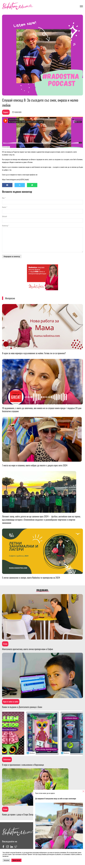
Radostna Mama (6, 149)
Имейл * (4, 207)
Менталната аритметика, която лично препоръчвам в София (27, 649)
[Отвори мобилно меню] (81, 6)
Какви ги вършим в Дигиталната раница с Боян (22, 707)
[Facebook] (7, 185)
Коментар (5, 225)
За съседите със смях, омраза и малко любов (22, 149)
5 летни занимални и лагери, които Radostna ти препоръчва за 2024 (31, 577)
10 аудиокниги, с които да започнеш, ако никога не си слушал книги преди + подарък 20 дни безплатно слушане (41, 409)
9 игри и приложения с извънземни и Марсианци (23, 764)
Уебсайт (4, 216)
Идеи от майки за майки (10, 701)
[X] (20, 185)
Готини (5, 644)
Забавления (7, 759)
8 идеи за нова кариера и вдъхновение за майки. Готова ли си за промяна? (34, 353)
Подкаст (5, 112)
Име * (4, 198)
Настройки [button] (6, 860)
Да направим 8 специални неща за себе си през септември (55, 798)
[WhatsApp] (32, 185)
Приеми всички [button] (16, 860)
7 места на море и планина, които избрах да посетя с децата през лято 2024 (34, 465)
